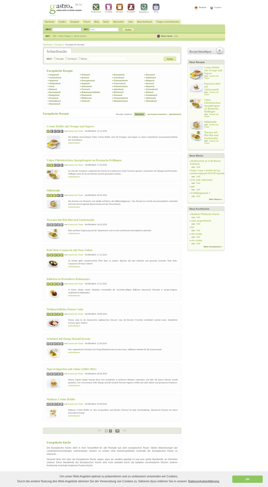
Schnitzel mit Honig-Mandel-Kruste (68, 338)
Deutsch (202, 7)
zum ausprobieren (201, 220)
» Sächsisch (150, 98)
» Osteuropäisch (120, 98)
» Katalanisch (150, 95)
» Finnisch (85, 89)
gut (193, 186)
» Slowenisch (54, 104)
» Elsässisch (86, 95)
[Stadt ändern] (80, 36)
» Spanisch (53, 80)
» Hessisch (117, 95)
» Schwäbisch (54, 101)
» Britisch (149, 92)
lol (192, 227)
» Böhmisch (118, 92)
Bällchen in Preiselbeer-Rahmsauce (68, 279)
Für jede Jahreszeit (201, 180)
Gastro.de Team (75, 131)
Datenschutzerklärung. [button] (204, 481)
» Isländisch (118, 89)
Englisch (218, 7)
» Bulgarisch (54, 95)
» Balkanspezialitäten (90, 92)
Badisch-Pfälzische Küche (205, 214)
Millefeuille (53, 190)
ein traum (196, 233)
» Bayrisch (149, 86)
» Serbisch (85, 101)
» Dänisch (52, 89)
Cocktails (108, 12)
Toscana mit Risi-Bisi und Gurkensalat (70, 219)
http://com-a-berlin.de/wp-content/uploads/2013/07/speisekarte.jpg (211, 172)
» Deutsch (149, 83)
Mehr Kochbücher (212, 247)
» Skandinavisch (120, 101)
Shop (156, 12)
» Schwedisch (151, 89)
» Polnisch (85, 75)
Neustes (139, 114)
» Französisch (119, 83)
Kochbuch (72, 59)
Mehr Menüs (215, 199)
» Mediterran (86, 98)
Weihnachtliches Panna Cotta (65, 309)
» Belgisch (149, 80)
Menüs (84, 59)
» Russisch (149, 75)
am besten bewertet (156, 114)
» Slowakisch (150, 101)
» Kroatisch (53, 98)
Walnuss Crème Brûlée (61, 399)
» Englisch (85, 83)
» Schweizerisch (120, 86)
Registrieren (144, 12)
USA (176, 36)
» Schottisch (86, 86)
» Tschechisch (54, 78)
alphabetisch (175, 114)
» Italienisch (150, 78)
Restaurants (96, 12)
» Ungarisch (53, 75)
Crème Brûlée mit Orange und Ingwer (70, 126)
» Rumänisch (118, 75)
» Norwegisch (54, 92)
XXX (198, 167)
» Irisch (51, 86)
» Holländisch (54, 83)
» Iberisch (84, 78)
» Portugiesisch (87, 80)
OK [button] (247, 479)
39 (117, 431)
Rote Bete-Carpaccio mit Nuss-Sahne (69, 250)
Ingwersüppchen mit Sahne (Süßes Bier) (71, 369)
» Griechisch (118, 78)
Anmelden (131, 12)
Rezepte (119, 12)
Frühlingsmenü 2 (200, 193)
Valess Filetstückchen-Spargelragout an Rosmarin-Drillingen (84, 160)
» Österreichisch (120, 80)
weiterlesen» (74, 143)
